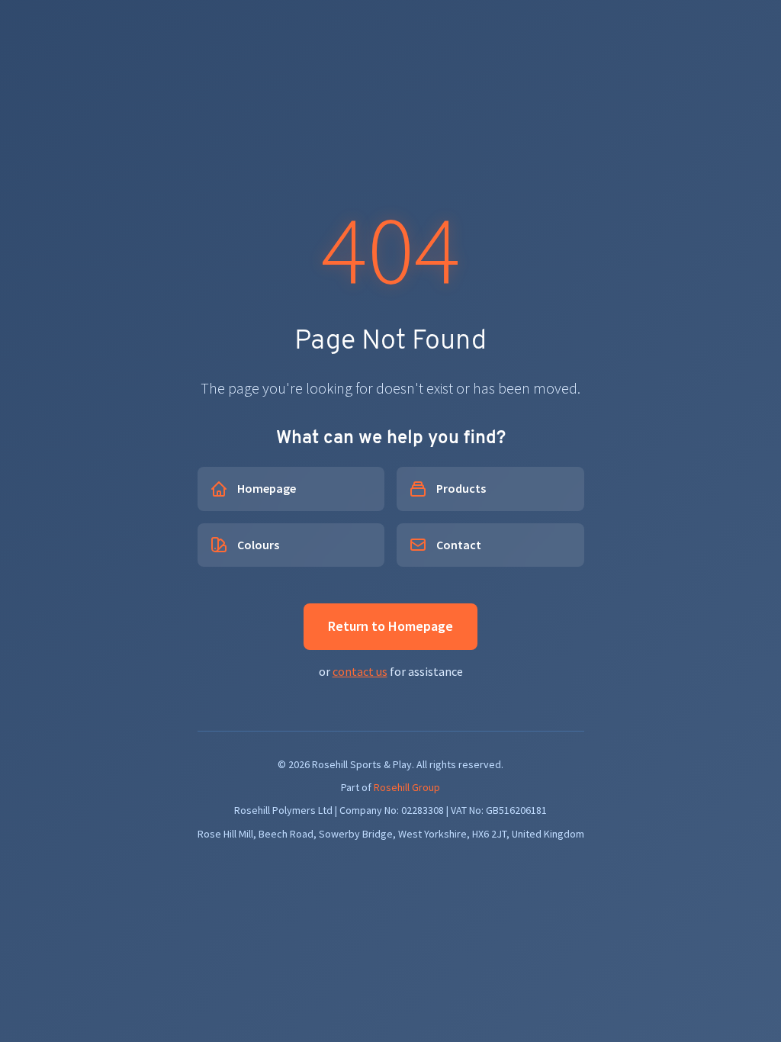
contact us (360, 671)
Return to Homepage (390, 626)
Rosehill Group (407, 787)
